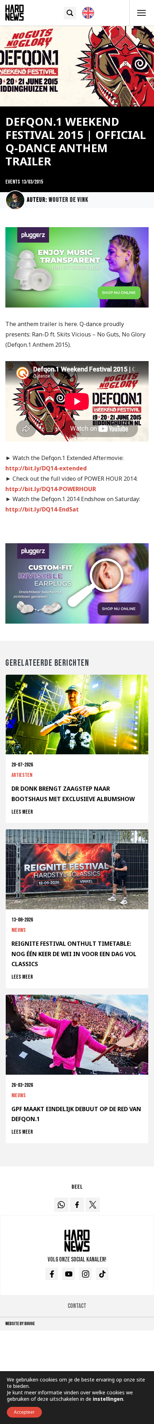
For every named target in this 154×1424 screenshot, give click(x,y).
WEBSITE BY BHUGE (20, 1323)
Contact (77, 1306)
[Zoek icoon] (70, 13)
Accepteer (24, 1412)
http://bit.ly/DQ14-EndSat (42, 509)
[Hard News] (14, 12)
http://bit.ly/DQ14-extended (46, 468)
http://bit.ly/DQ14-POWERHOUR (50, 489)
